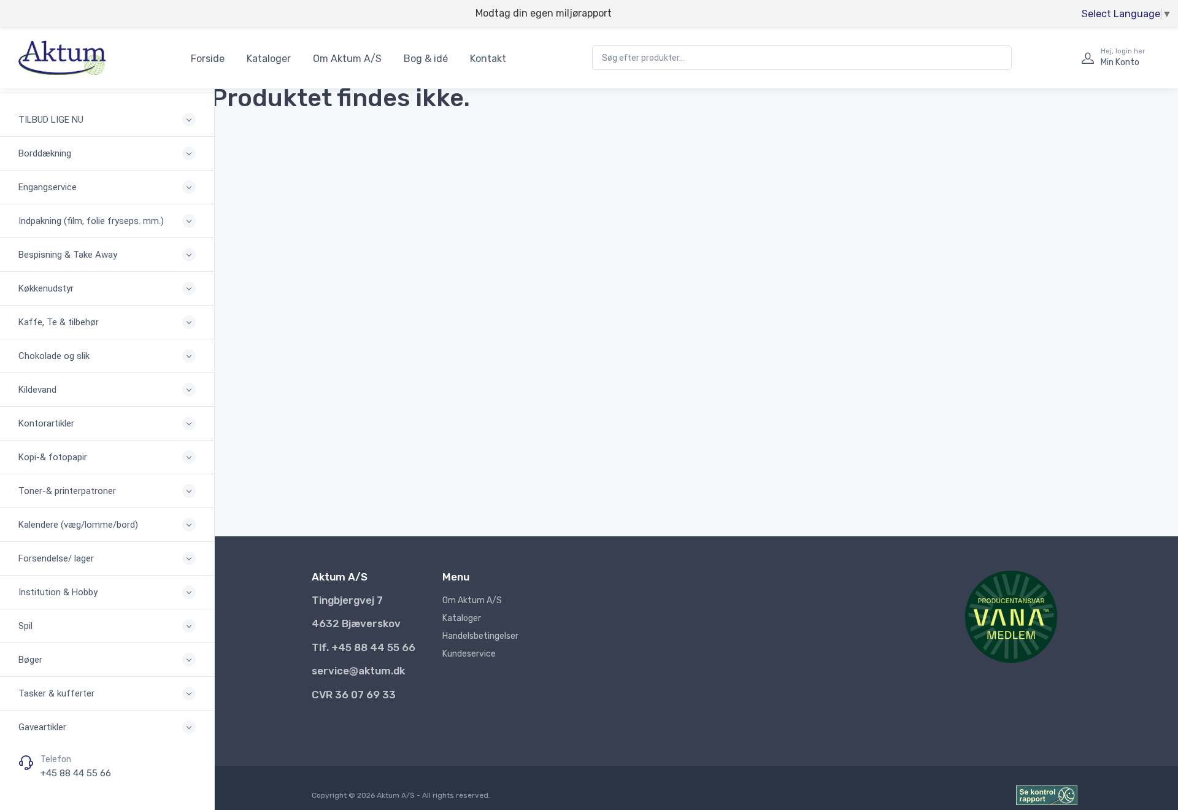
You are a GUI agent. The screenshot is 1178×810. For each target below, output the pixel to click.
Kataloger (269, 58)
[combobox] (802, 57)
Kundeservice (469, 654)
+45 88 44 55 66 (75, 773)
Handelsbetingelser (480, 636)
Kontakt (488, 58)
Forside (208, 58)
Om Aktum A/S (347, 58)
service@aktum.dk (358, 671)
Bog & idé (426, 58)
